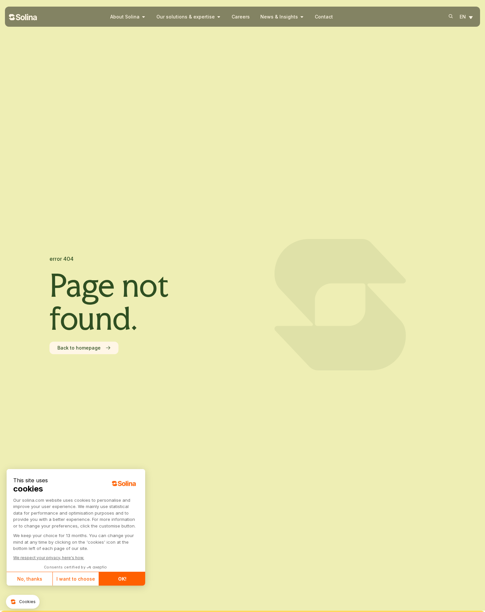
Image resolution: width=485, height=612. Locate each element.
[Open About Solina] (143, 16)
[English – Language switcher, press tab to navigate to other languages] (468, 17)
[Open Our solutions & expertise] (218, 16)
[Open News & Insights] (302, 16)
